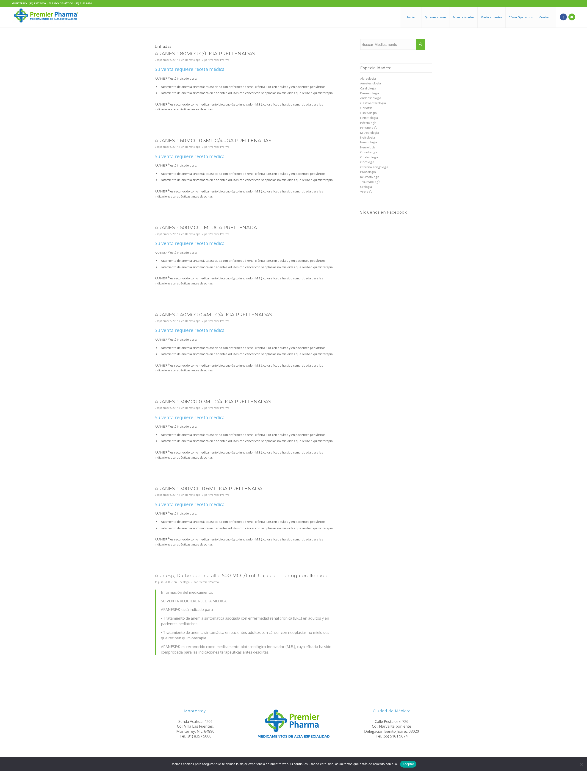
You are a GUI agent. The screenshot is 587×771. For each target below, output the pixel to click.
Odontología (368, 152)
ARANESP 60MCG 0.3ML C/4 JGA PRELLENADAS (213, 140)
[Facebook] (563, 17)
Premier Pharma (219, 59)
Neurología (368, 147)
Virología (366, 191)
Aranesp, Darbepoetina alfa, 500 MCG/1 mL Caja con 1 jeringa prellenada (241, 575)
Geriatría (366, 108)
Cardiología (368, 88)
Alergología (368, 78)
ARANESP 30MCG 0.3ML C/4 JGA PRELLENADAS (213, 401)
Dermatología (369, 93)
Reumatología (369, 177)
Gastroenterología (373, 103)
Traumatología (370, 182)
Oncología (183, 582)
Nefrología (367, 137)
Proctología (368, 172)
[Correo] (571, 17)
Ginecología (368, 113)
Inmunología (368, 127)
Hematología (192, 59)
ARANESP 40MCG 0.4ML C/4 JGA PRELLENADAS (213, 314)
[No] (581, 764)
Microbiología (369, 133)
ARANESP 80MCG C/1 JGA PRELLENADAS (205, 53)
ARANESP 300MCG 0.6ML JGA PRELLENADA (208, 488)
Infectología (368, 123)
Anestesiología (370, 83)
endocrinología (370, 98)
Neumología (368, 142)
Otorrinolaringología (374, 167)
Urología (366, 187)
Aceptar (408, 764)
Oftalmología (369, 157)
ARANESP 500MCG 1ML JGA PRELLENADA (206, 227)
